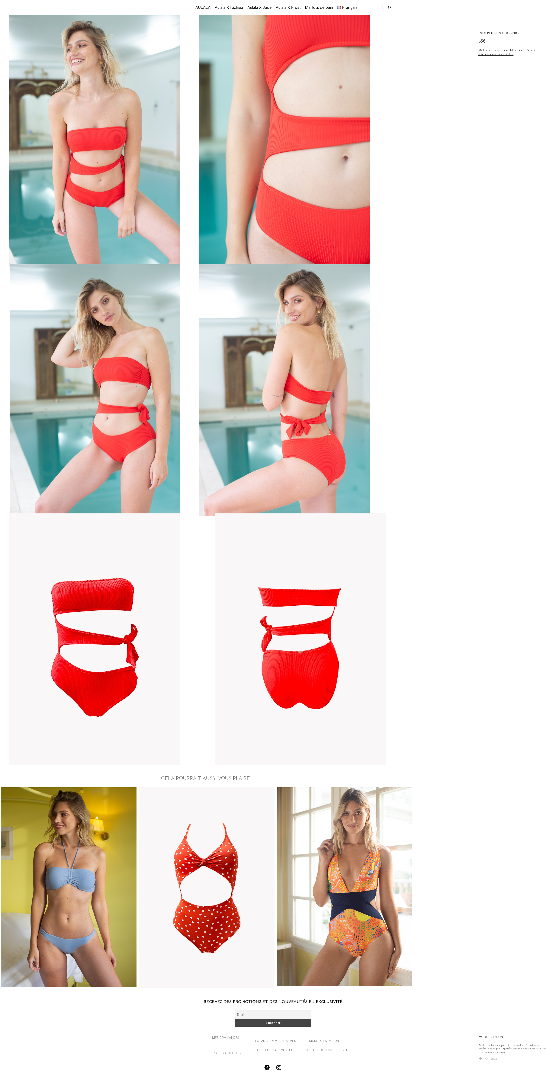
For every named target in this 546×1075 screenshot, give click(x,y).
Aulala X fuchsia (229, 7)
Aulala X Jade (259, 7)
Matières (490, 1059)
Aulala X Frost (288, 7)
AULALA (160, 7)
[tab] (512, 1037)
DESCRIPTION (493, 1037)
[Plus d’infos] (390, 7)
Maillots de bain (319, 7)
